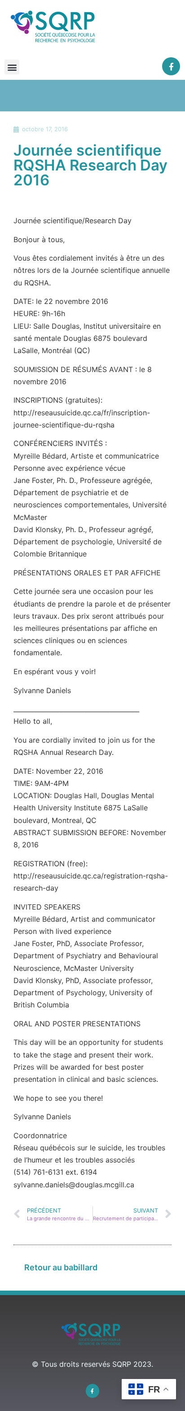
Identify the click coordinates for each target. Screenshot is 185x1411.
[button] (11, 67)
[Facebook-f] (171, 66)
